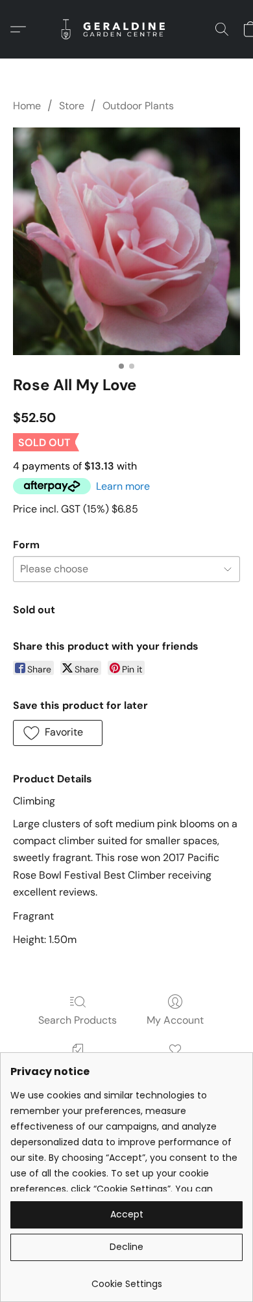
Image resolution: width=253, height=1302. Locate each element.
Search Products (77, 1020)
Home (27, 106)
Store (71, 106)
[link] (126, 1279)
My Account (175, 1020)
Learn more (123, 486)
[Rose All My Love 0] (126, 241)
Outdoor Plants (138, 106)
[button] (126, 29)
